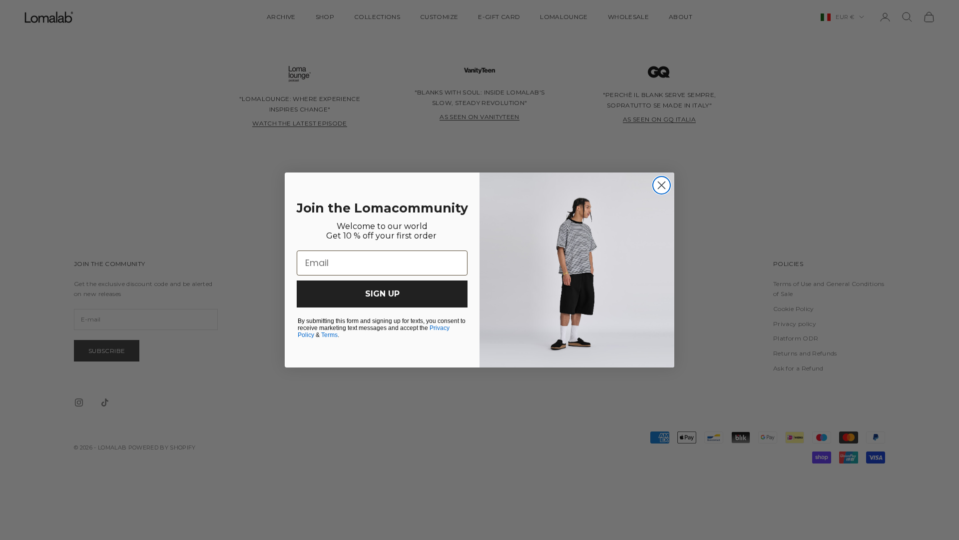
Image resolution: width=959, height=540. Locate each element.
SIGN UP (382, 293)
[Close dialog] (661, 185)
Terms (329, 335)
